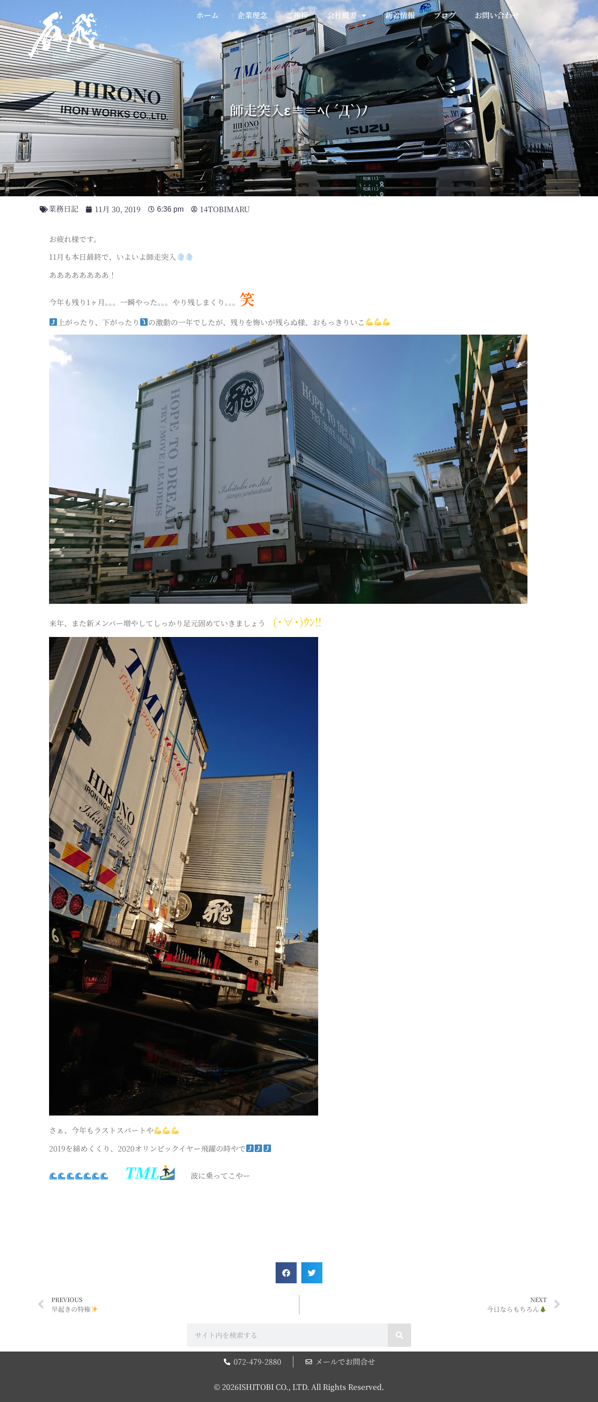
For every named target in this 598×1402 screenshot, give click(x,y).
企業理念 (252, 15)
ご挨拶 (297, 15)
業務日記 (63, 208)
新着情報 (400, 15)
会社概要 (342, 15)
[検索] (399, 1335)
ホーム (207, 15)
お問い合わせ (497, 15)
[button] (286, 1272)
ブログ (445, 15)
